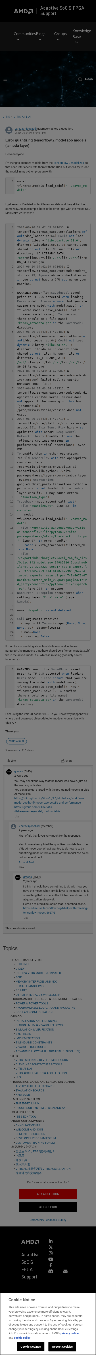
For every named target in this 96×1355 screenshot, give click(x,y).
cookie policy (22, 1337)
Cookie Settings (31, 1346)
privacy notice (70, 1333)
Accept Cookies (62, 1346)
